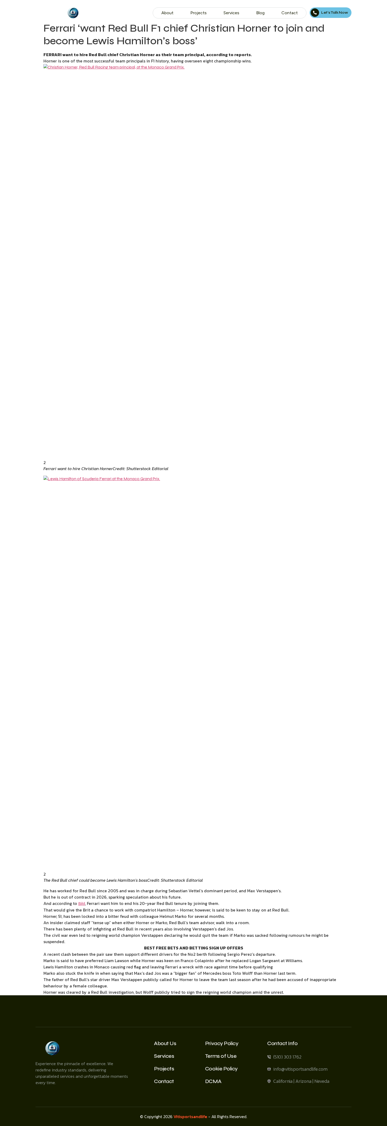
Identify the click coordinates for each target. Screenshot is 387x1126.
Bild (81, 903)
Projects (198, 12)
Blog (260, 12)
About (167, 12)
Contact (289, 12)
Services (231, 12)
